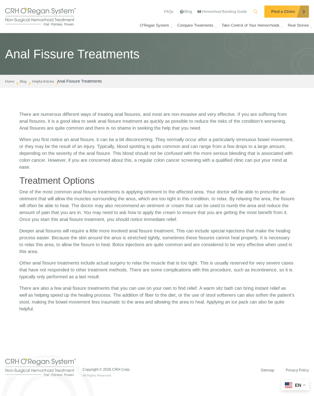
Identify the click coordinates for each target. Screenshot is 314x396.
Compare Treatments (195, 25)
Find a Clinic (283, 11)
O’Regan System (154, 25)
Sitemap (267, 370)
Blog (23, 81)
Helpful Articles (43, 81)
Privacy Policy (297, 370)
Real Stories (298, 25)
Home (9, 81)
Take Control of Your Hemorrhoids (251, 25)
